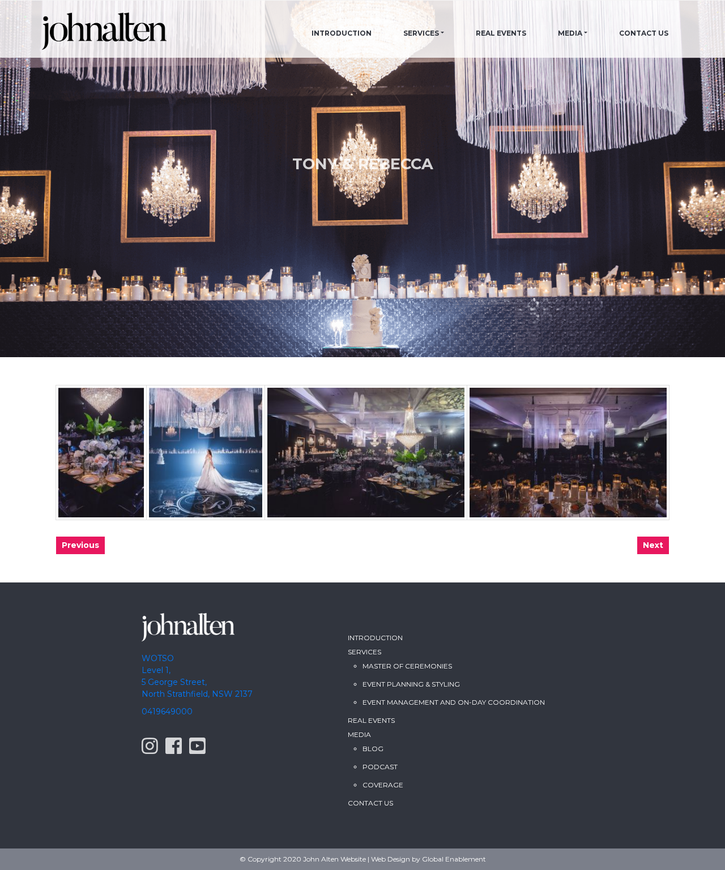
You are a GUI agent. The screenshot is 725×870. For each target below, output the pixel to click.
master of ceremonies (407, 666)
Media (570, 33)
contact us (643, 33)
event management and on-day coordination (453, 702)
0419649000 (167, 711)
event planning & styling (411, 684)
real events (371, 720)
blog (372, 748)
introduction (342, 33)
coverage (382, 785)
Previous (80, 545)
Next (653, 545)
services (421, 33)
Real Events (501, 33)
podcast (380, 766)
